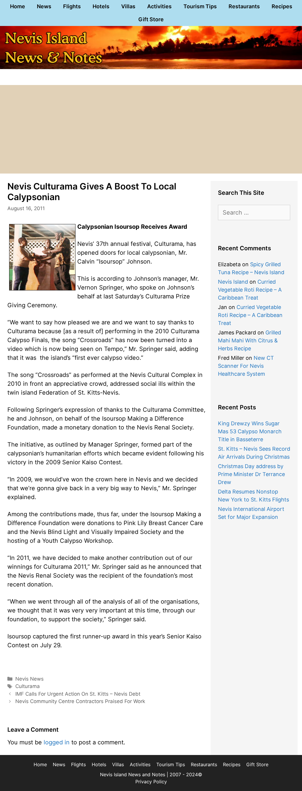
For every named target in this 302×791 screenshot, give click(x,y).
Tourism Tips (200, 6)
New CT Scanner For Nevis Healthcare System (246, 366)
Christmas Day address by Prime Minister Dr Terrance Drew (251, 474)
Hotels (101, 6)
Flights (72, 6)
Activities (159, 6)
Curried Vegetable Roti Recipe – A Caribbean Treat (250, 290)
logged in (57, 742)
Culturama (27, 686)
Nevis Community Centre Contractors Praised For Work (80, 701)
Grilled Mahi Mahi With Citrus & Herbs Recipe (249, 340)
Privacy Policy (151, 782)
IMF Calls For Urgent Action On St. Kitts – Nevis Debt (77, 694)
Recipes (282, 6)
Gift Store (151, 19)
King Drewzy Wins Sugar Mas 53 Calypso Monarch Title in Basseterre (250, 431)
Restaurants (244, 6)
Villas (128, 6)
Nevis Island (233, 282)
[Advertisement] (151, 129)
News (44, 6)
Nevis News (29, 679)
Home (17, 6)
